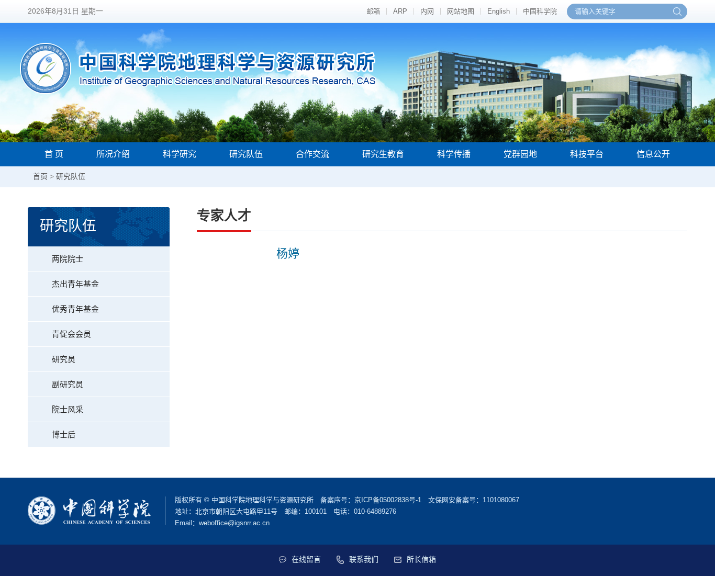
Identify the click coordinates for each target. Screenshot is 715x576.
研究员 (63, 359)
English (498, 11)
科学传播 (454, 154)
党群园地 (520, 154)
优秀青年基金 (75, 308)
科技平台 (587, 154)
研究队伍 (246, 154)
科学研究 (179, 154)
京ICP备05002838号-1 (387, 500)
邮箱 (373, 11)
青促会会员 (71, 334)
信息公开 (653, 154)
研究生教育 (383, 154)
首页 (40, 176)
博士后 (63, 434)
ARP (400, 11)
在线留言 (306, 559)
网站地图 (460, 11)
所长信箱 (421, 559)
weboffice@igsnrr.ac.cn (234, 523)
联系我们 (363, 559)
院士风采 (67, 409)
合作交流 (312, 154)
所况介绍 (113, 154)
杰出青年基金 (75, 283)
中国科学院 (540, 11)
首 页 (53, 154)
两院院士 (67, 258)
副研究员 (67, 384)
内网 (427, 11)
